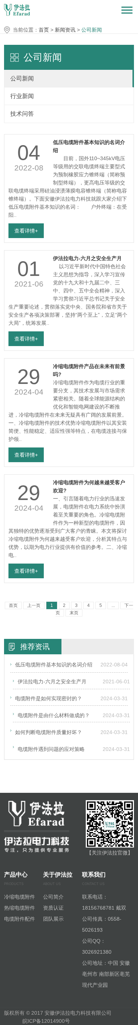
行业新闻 (22, 96)
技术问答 (22, 114)
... (113, 605)
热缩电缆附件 (19, 908)
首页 (44, 30)
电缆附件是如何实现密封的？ (48, 698)
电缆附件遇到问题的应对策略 (51, 749)
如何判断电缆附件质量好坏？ (48, 732)
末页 (74, 612)
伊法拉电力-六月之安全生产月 (87, 258)
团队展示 (53, 919)
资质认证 (53, 908)
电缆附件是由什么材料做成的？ (54, 715)
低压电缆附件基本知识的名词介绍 (53, 665)
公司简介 (53, 897)
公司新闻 (91, 30)
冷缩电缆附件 (19, 897)
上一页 (33, 605)
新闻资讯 (65, 30)
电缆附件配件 (19, 919)
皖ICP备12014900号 (46, 1021)
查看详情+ (26, 231)
